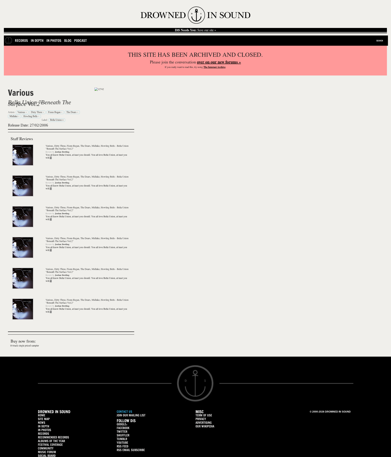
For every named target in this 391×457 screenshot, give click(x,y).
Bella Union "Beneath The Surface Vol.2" (39, 103)
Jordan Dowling (62, 151)
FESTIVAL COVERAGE (50, 445)
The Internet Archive (214, 67)
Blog (67, 40)
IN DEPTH (43, 426)
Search (379, 40)
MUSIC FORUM (47, 452)
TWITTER (122, 431)
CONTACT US (124, 411)
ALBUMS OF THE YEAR (51, 441)
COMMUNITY (46, 448)
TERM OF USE (204, 415)
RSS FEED (122, 446)
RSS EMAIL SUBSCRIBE (131, 450)
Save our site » (195, 30)
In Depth (37, 40)
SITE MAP (44, 419)
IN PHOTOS (44, 430)
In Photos (53, 40)
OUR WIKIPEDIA (205, 426)
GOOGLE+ (122, 424)
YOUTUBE (122, 442)
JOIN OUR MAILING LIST (131, 415)
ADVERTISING (204, 422)
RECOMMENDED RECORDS (53, 437)
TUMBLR (122, 439)
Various (21, 92)
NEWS (41, 422)
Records (21, 40)
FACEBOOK (123, 428)
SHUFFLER (123, 435)
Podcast (80, 40)
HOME (41, 415)
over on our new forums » (219, 62)
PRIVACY (201, 419)
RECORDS (43, 433)
